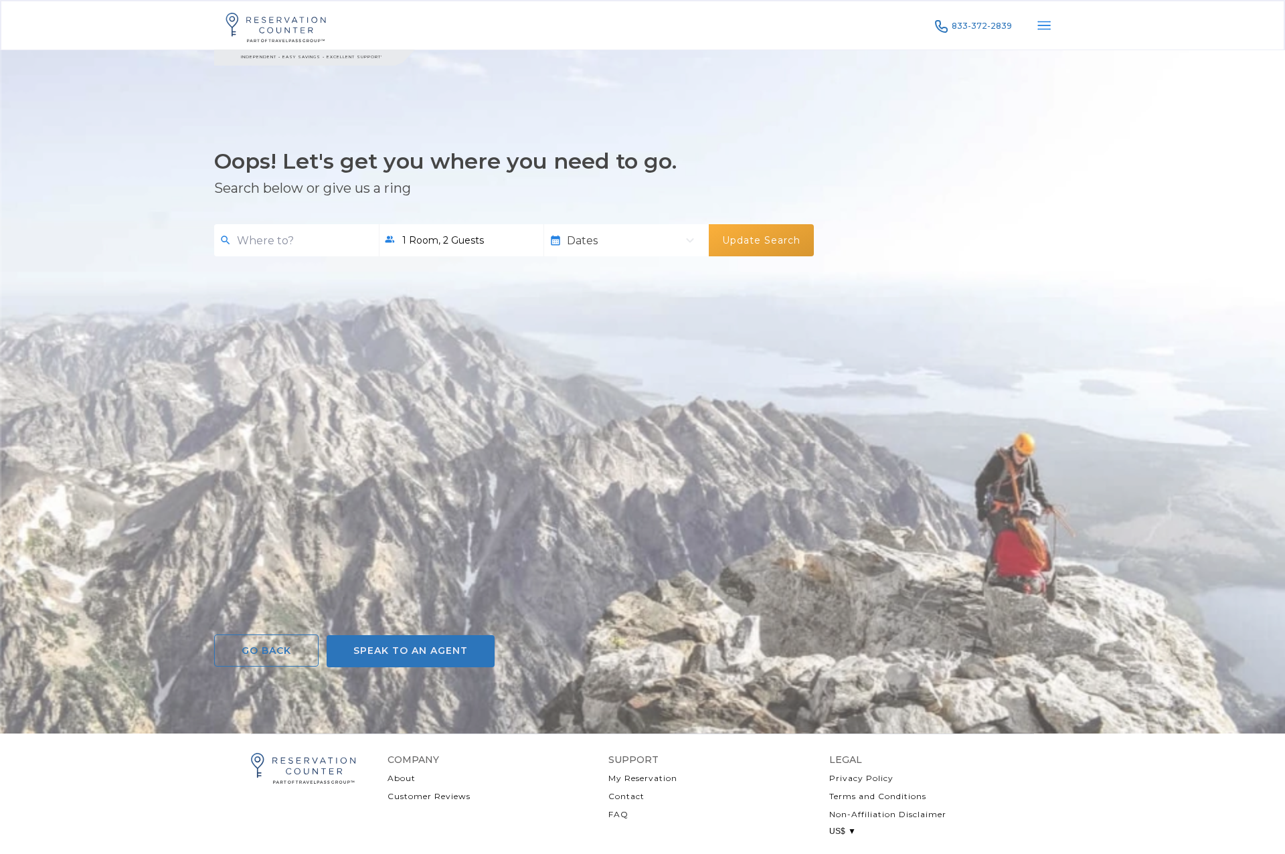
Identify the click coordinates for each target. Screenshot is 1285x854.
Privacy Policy (861, 778)
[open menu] (1044, 25)
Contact (626, 796)
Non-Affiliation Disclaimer (887, 814)
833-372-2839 (982, 26)
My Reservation (642, 778)
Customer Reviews (429, 796)
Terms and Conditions (877, 796)
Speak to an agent (410, 651)
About (402, 778)
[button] (461, 240)
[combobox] (302, 240)
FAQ (618, 814)
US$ (842, 831)
